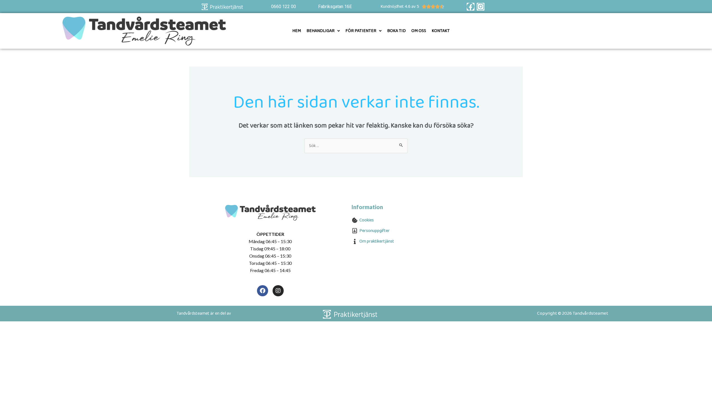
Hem (296, 30)
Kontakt (441, 30)
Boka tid (396, 30)
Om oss (418, 30)
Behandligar (320, 30)
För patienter (360, 30)
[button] (323, 31)
